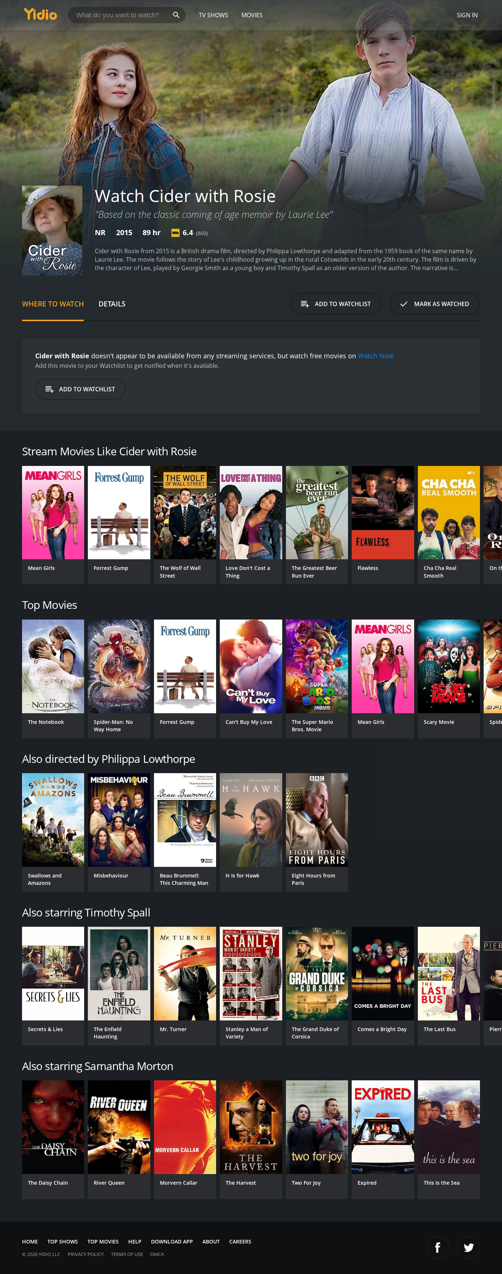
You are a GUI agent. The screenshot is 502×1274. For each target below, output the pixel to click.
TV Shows (213, 15)
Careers (240, 1241)
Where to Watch (53, 304)
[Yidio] (40, 16)
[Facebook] (437, 1247)
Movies (252, 15)
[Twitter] (468, 1247)
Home (30, 1241)
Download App (172, 1241)
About (211, 1241)
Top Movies (103, 1241)
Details (111, 304)
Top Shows (62, 1241)
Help (134, 1241)
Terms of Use (127, 1254)
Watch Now (376, 355)
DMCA (157, 1254)
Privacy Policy (86, 1254)
